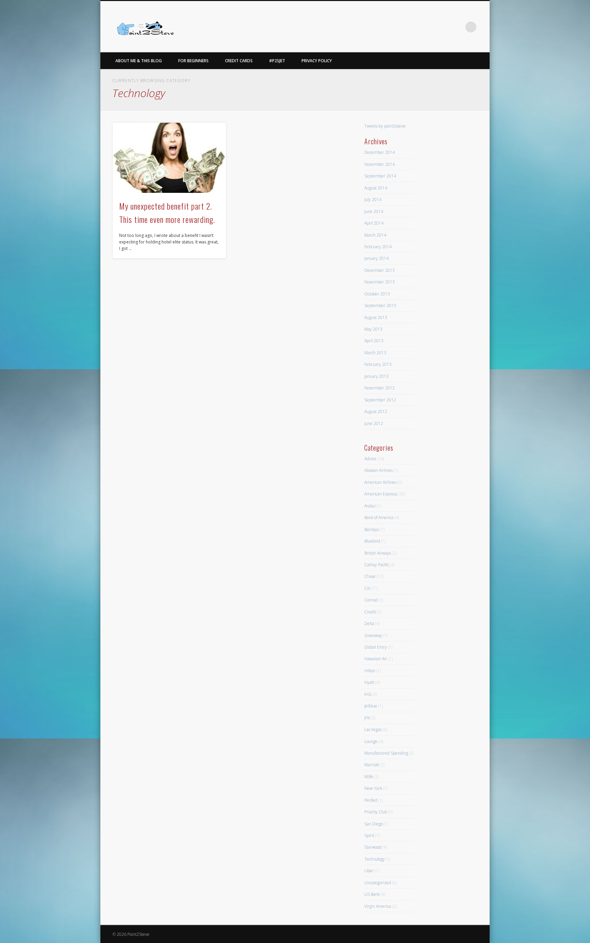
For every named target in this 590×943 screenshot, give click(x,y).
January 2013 (376, 376)
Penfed (370, 800)
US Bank (372, 894)
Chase (370, 576)
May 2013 (373, 329)
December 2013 (379, 270)
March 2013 (375, 353)
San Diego (373, 824)
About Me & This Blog (138, 61)
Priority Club (375, 812)
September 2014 (380, 176)
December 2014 (379, 152)
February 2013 (378, 364)
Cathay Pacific (376, 565)
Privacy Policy (316, 61)
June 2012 (373, 423)
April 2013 (373, 341)
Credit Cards (239, 61)
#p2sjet (277, 61)
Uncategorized (377, 883)
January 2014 (376, 258)
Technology (374, 859)
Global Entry (375, 647)
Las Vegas (373, 729)
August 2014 (375, 188)
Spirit (369, 835)
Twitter (456, 27)
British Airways (377, 553)
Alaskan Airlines (378, 470)
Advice (370, 459)
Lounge (371, 741)
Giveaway (373, 635)
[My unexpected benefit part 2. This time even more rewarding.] (169, 158)
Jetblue (370, 706)
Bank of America (378, 517)
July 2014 (372, 199)
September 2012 (380, 400)
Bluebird (372, 541)
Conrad (371, 600)
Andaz (370, 506)
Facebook (442, 27)
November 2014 (379, 164)
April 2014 (373, 223)
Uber (369, 871)
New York (373, 788)
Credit (370, 612)
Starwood (372, 847)
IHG (367, 694)
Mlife (368, 777)
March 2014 (375, 235)
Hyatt (369, 682)
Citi (367, 588)
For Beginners (193, 61)
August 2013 (375, 317)
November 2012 (379, 388)
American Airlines (380, 482)
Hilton (369, 671)
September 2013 (380, 305)
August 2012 (375, 411)
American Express (380, 494)
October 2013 (377, 294)
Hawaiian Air (375, 659)
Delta (369, 623)
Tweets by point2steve (385, 126)
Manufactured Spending (386, 753)
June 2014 (373, 211)
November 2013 (379, 282)
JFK (367, 718)
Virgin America (377, 906)
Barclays (371, 529)
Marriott (371, 765)
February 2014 (378, 247)
